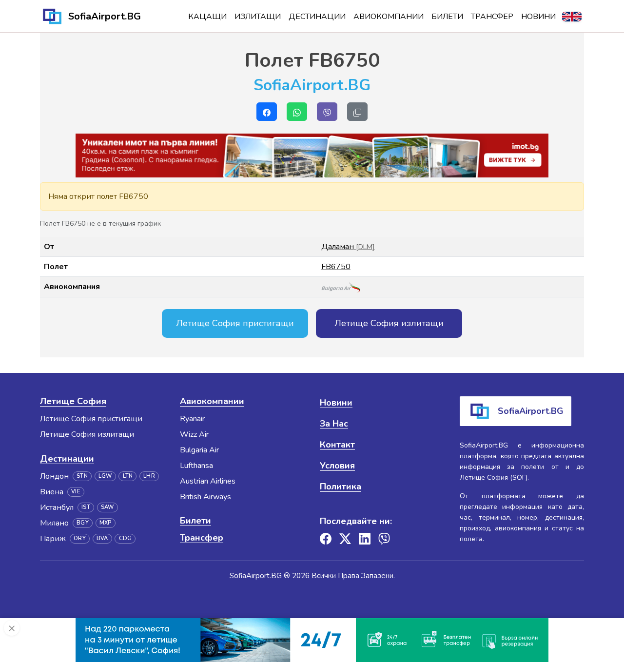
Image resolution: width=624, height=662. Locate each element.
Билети (447, 16)
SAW (107, 507)
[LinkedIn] (364, 539)
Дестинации (317, 16)
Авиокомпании (388, 16)
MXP (105, 522)
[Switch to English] (572, 16)
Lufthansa (196, 465)
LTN (128, 476)
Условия (337, 465)
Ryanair (192, 418)
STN (82, 476)
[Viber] (384, 539)
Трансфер (492, 16)
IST (85, 507)
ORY (80, 538)
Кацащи (207, 16)
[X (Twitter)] (345, 539)
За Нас (334, 423)
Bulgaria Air (199, 450)
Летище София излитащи (389, 323)
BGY (83, 522)
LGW (105, 476)
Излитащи (257, 16)
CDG (125, 538)
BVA (102, 538)
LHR (149, 476)
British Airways (205, 496)
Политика (340, 486)
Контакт (337, 444)
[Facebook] (326, 539)
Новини (538, 16)
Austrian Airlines (207, 481)
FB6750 (336, 266)
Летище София (73, 401)
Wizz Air (194, 434)
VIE (75, 491)
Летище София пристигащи (235, 323)
